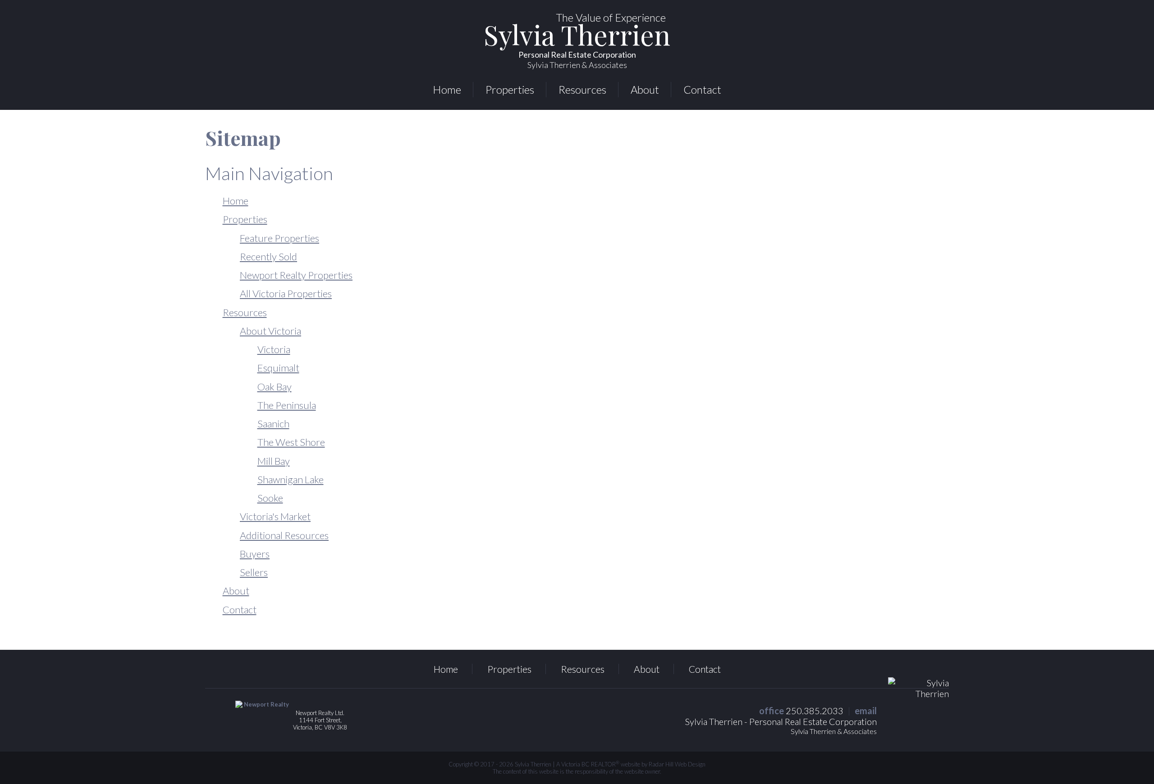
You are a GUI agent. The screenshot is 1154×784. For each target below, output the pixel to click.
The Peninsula (286, 405)
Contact (702, 89)
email (866, 710)
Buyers (255, 554)
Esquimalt (278, 368)
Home (447, 89)
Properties (509, 89)
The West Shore (291, 442)
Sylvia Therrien (577, 46)
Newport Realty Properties (296, 275)
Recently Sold (268, 256)
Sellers (254, 572)
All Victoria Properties (286, 293)
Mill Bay (273, 461)
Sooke (270, 498)
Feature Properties (279, 238)
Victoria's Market (275, 516)
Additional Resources (284, 535)
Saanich (273, 423)
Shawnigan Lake (290, 479)
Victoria (273, 349)
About (645, 89)
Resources (582, 89)
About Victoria (270, 331)
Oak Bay (274, 387)
